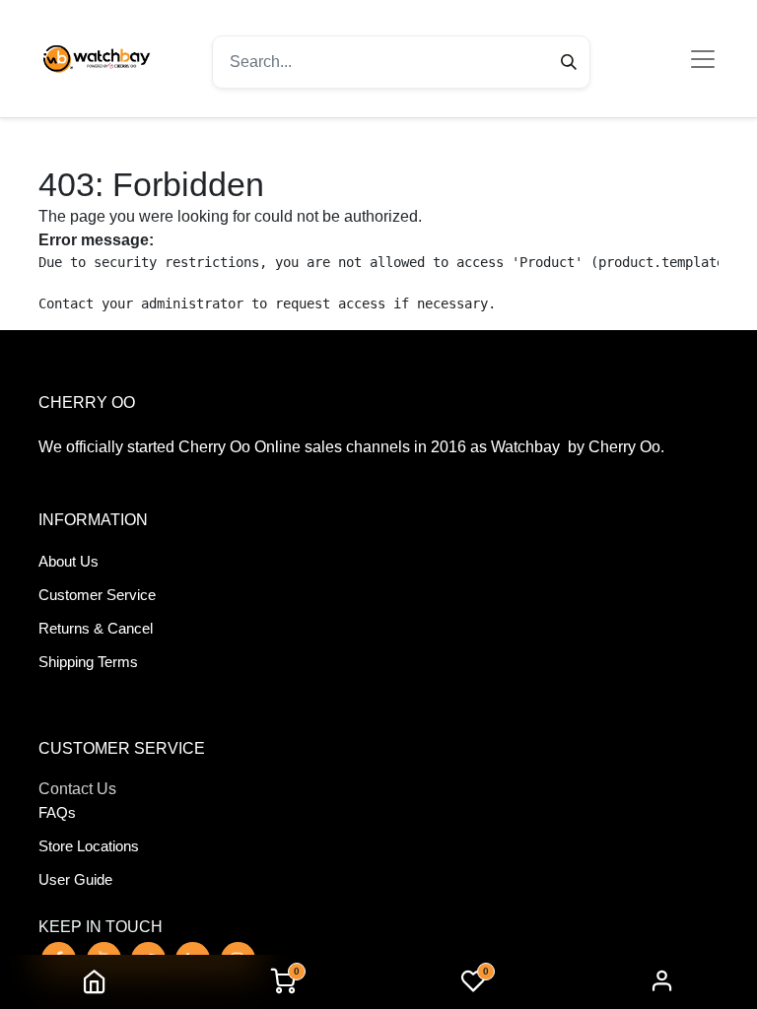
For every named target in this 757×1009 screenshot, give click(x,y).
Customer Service (97, 594)
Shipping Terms (88, 661)
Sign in (662, 982)
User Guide (75, 879)
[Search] (568, 62)
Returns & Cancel (95, 628)
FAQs (57, 812)
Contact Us (77, 788)
